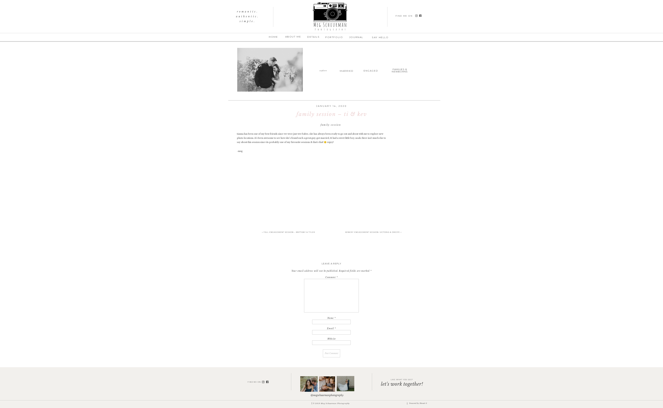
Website (331, 338)
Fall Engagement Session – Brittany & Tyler (289, 232)
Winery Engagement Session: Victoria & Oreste (372, 232)
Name (331, 318)
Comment (331, 277)
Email (331, 328)
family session (331, 124)
